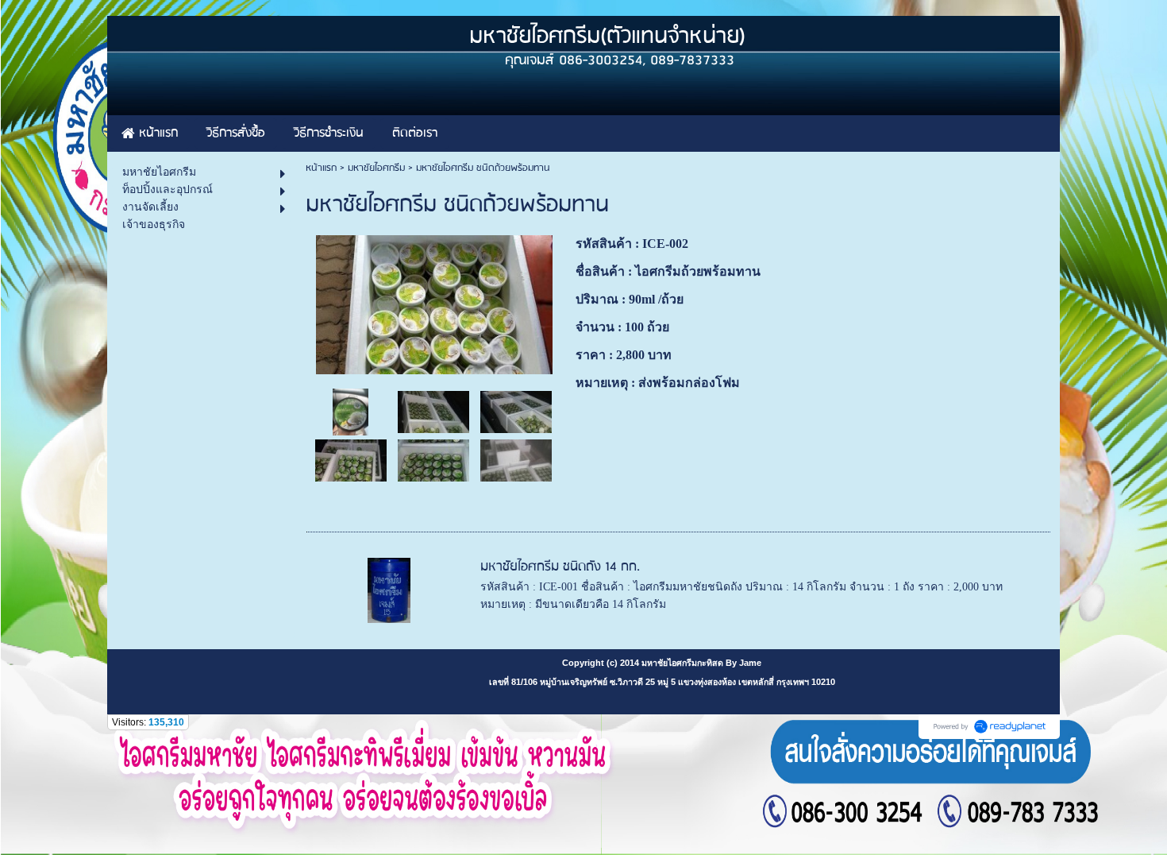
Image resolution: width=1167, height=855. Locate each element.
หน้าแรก (321, 168)
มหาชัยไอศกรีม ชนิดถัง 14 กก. (560, 567)
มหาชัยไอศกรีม (376, 168)
